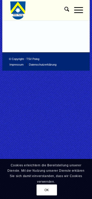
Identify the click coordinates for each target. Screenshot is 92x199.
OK (46, 190)
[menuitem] (64, 10)
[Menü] (76, 10)
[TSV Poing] (38, 10)
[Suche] (64, 10)
